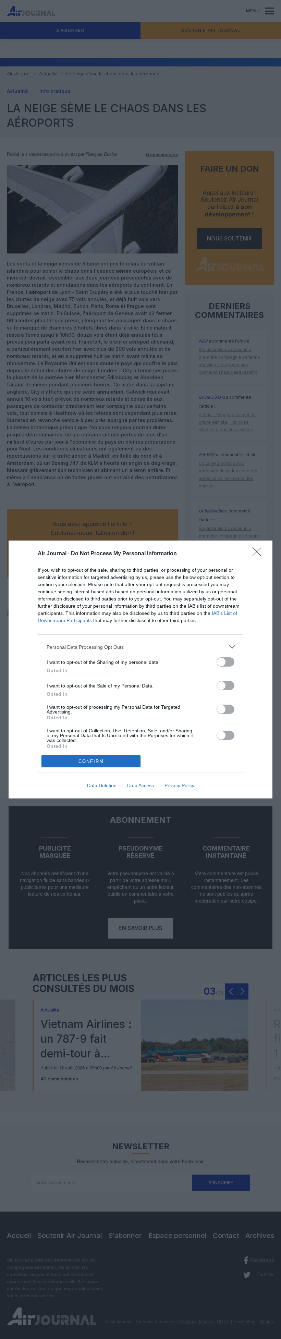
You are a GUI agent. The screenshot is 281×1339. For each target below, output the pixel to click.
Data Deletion (102, 785)
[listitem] (140, 646)
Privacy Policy (179, 785)
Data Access (140, 785)
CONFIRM (91, 761)
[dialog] (140, 669)
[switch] (225, 662)
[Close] (259, 553)
